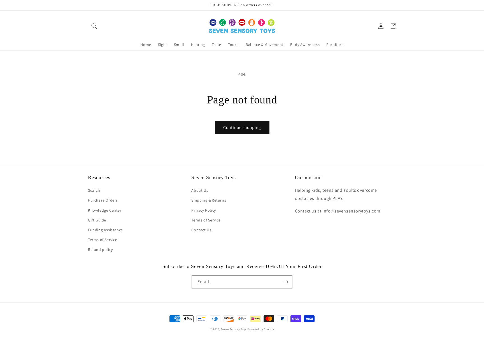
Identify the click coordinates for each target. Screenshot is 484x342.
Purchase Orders (103, 200)
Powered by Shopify (260, 329)
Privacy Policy (203, 210)
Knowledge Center (105, 210)
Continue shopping (242, 127)
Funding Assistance (105, 229)
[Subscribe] (286, 281)
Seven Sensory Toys (233, 329)
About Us (199, 190)
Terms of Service (102, 239)
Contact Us (201, 229)
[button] (94, 26)
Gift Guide (97, 220)
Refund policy (100, 249)
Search (94, 190)
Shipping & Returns (208, 200)
